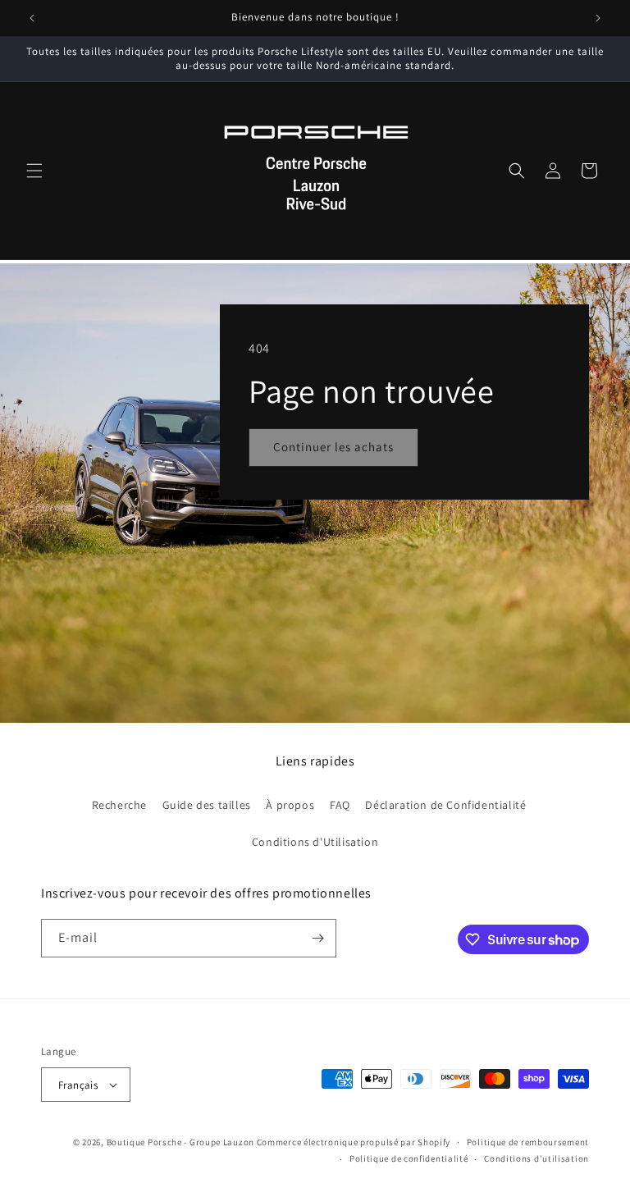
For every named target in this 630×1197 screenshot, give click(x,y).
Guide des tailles (206, 804)
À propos (290, 804)
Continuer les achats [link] (333, 447)
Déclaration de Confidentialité (445, 804)
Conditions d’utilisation (536, 1158)
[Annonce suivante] (598, 18)
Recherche (119, 804)
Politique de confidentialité (408, 1158)
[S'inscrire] (317, 938)
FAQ (340, 804)
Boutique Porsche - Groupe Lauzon (180, 1142)
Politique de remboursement (528, 1142)
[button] (34, 171)
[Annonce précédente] (32, 18)
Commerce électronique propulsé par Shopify (353, 1142)
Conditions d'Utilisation (315, 841)
